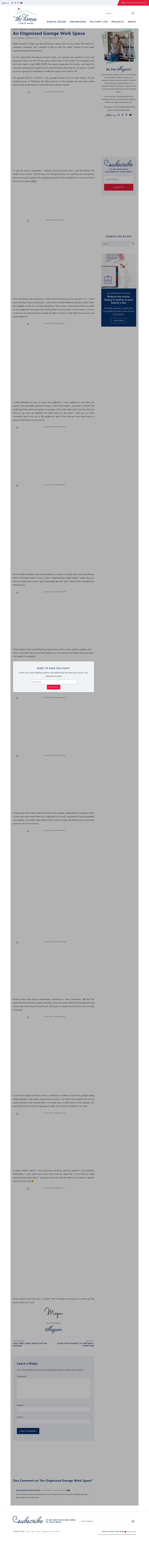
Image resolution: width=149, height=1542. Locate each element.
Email (20, 1417)
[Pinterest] (18, 3)
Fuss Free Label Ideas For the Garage (30, 1343)
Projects (118, 21)
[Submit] (133, 13)
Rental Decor (56, 21)
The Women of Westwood (28, 1490)
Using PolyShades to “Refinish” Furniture (75, 1343)
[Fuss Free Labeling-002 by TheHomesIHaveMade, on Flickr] (53, 426)
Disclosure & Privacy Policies (50, 1531)
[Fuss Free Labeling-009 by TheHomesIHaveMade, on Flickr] (53, 1016)
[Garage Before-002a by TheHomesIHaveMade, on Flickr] (53, 91)
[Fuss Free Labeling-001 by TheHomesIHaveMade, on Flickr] (53, 323)
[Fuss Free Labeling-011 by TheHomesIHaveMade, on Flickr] (53, 1187)
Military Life (99, 21)
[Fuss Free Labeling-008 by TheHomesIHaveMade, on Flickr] (53, 941)
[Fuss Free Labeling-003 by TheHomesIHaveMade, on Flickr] (53, 484)
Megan (21, 38)
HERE (33, 181)
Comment (22, 1376)
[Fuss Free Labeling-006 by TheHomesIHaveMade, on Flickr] (53, 755)
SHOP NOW (119, 320)
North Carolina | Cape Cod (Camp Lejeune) (46, 29)
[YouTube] (21, 3)
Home (15, 29)
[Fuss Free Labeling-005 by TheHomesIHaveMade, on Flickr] (53, 697)
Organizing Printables (131, 3)
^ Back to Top (19, 1531)
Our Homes (23, 29)
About (132, 21)
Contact (38, 1531)
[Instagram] (12, 3)
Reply (68, 1490)
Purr (135, 1531)
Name (20, 1405)
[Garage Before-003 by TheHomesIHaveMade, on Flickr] (53, 219)
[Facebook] (15, 3)
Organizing (78, 21)
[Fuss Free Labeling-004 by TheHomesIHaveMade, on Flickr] (53, 591)
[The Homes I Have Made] (25, 16)
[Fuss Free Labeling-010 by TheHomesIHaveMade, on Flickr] (53, 1112)
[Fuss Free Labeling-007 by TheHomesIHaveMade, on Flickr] (53, 830)
